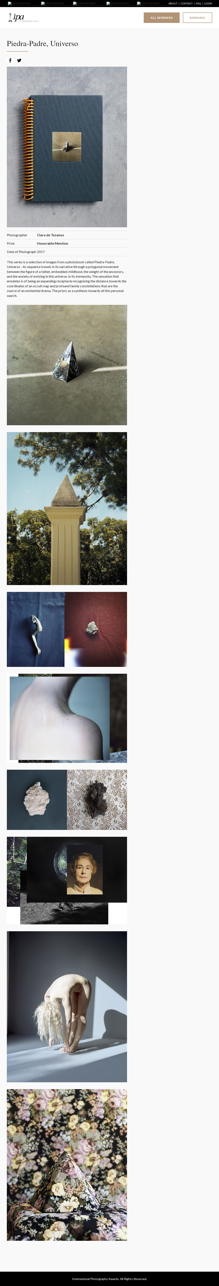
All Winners (162, 17)
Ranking (197, 17)
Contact (187, 3)
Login (208, 3)
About (173, 3)
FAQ (198, 3)
